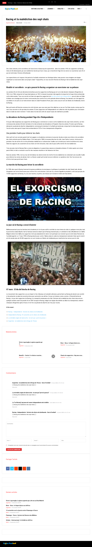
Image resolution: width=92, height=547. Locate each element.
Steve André (19, 22)
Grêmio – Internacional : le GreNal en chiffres (19, 520)
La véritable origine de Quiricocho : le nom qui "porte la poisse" (30, 392)
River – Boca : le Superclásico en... (71, 343)
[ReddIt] (16, 468)
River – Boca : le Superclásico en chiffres (18, 505)
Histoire (13, 22)
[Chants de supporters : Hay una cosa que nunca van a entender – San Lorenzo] (53, 356)
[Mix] (24, 468)
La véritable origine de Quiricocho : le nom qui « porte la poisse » (27, 318)
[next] (43, 3)
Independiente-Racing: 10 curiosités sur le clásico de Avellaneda (27, 315)
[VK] (28, 468)
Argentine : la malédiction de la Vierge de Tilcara (22, 321)
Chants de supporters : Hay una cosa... (72, 355)
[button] (86, 8)
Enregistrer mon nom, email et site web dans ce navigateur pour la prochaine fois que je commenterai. (33, 445)
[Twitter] (55, 2)
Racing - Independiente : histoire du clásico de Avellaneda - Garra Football (34, 412)
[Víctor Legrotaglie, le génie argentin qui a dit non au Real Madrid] (12, 344)
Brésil (7, 512)
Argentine (8, 22)
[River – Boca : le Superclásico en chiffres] (53, 344)
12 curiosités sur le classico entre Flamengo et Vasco (22, 510)
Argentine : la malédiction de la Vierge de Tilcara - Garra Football (31, 383)
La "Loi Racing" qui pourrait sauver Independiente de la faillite (30, 402)
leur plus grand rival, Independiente (61, 96)
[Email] (20, 468)
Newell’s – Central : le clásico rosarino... (30, 355)
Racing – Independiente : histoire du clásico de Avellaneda (25, 312)
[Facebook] (49, 2)
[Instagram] (52, 2)
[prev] (40, 3)
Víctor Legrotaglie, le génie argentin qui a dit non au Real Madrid (25, 500)
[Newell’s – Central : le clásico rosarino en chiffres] (12, 356)
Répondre (14, 387)
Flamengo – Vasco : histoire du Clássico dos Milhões (20, 3)
